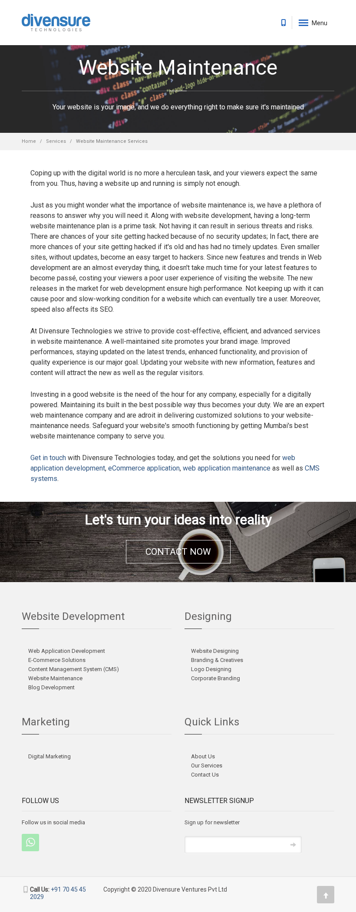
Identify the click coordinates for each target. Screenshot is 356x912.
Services (56, 141)
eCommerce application (144, 468)
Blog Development (51, 687)
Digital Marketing (49, 756)
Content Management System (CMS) (73, 669)
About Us (203, 756)
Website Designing (215, 651)
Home (29, 141)
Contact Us (205, 774)
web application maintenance (226, 468)
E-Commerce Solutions (57, 660)
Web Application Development (66, 651)
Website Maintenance (55, 678)
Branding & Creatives (217, 660)
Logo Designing (211, 669)
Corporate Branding (215, 678)
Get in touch (48, 458)
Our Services (206, 765)
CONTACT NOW (178, 552)
